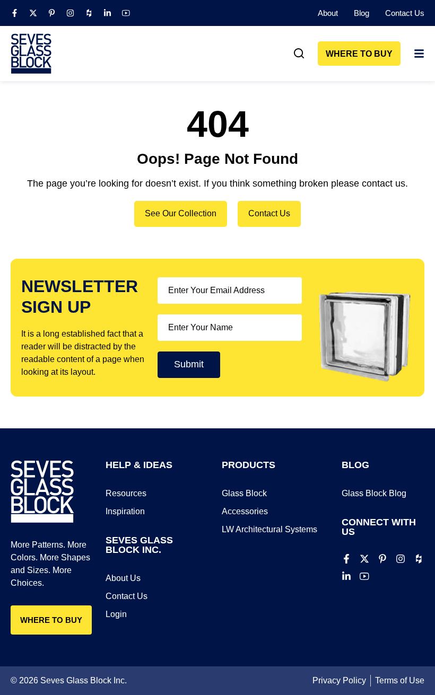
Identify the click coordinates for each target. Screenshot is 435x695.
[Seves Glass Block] (31, 53)
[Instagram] (70, 13)
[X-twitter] (33, 13)
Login (116, 614)
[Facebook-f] (15, 13)
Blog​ (361, 12)
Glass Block (244, 493)
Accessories (245, 511)
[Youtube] (126, 13)
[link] (299, 53)
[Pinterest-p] (52, 13)
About (328, 12)
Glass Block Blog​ (374, 493)
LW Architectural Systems (269, 529)
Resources (126, 493)
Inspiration (125, 511)
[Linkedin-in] (107, 13)
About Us (123, 578)
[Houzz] (89, 13)
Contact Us (404, 12)
